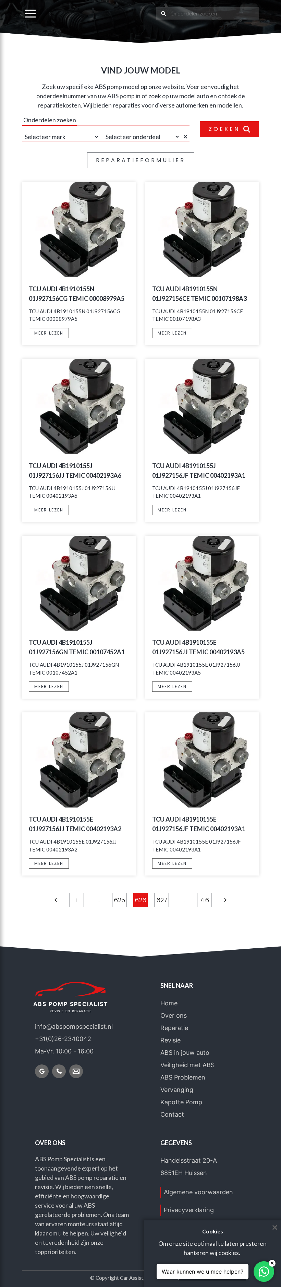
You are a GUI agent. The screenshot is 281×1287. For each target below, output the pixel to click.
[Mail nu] (76, 1071)
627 (161, 900)
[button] (30, 13)
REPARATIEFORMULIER (140, 160)
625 (119, 900)
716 (204, 900)
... (98, 900)
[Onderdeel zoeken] (163, 13)
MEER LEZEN (48, 333)
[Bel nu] (59, 1071)
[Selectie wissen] (186, 137)
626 (140, 900)
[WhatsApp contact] (264, 1271)
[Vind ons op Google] (42, 1071)
